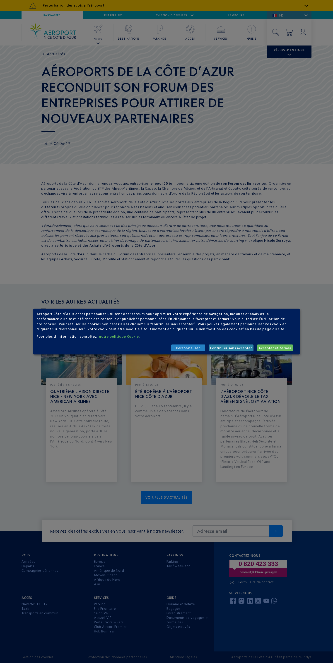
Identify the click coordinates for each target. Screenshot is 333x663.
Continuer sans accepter (231, 348)
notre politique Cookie (119, 336)
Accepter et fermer (275, 348)
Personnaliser (188, 348)
